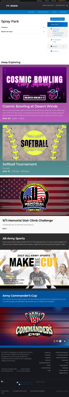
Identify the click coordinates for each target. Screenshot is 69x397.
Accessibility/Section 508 (19, 391)
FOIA (2, 393)
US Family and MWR (62, 355)
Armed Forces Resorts (62, 352)
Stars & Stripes (64, 365)
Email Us (55, 51)
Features (4, 27)
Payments (47, 355)
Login (48, 370)
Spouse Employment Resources (62, 359)
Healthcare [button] (31, 12)
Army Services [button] (48, 5)
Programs (47, 357)
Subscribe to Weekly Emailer (9, 369)
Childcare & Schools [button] (43, 12)
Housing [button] (54, 12)
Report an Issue (7, 31)
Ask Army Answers (57, 19)
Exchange (65, 368)
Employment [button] (63, 12)
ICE (67, 362)
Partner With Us (63, 370)
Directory (47, 360)
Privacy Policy (5, 391)
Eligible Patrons (63, 373)
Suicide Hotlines (46, 368)
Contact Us (47, 352)
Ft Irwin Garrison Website (23, 371)
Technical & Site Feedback (37, 391)
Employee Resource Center (44, 364)
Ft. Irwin (12, 6)
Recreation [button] (60, 5)
